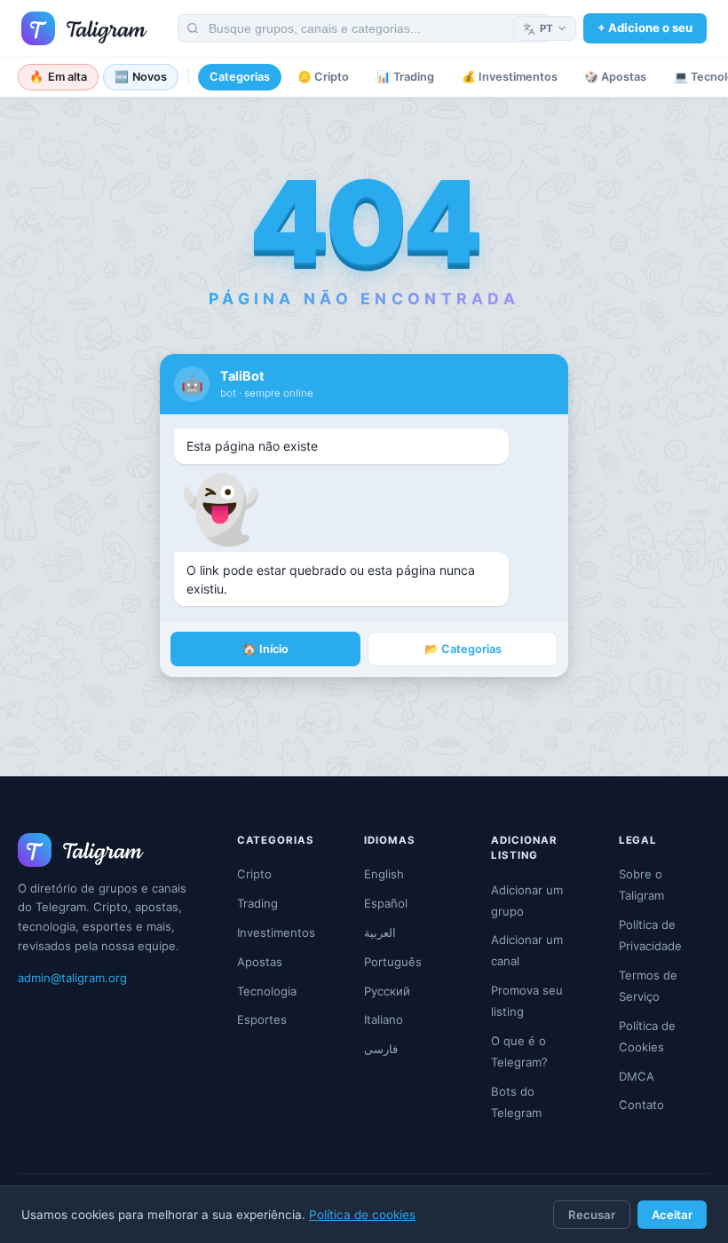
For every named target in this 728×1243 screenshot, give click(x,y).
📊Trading (405, 76)
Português (393, 962)
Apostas (259, 962)
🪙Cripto (323, 76)
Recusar (591, 1215)
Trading (257, 903)
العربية (380, 932)
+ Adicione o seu (644, 27)
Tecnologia (267, 991)
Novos (141, 76)
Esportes (262, 1019)
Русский (387, 991)
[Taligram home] (84, 28)
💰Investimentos (510, 76)
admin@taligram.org (72, 978)
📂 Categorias (463, 649)
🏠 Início (265, 649)
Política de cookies (362, 1215)
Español (386, 903)
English (384, 874)
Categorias (240, 76)
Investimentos (276, 932)
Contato (641, 1104)
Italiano (383, 1019)
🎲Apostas (615, 76)
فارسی (381, 1049)
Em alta (58, 76)
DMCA (636, 1076)
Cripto (254, 874)
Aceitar (672, 1215)
